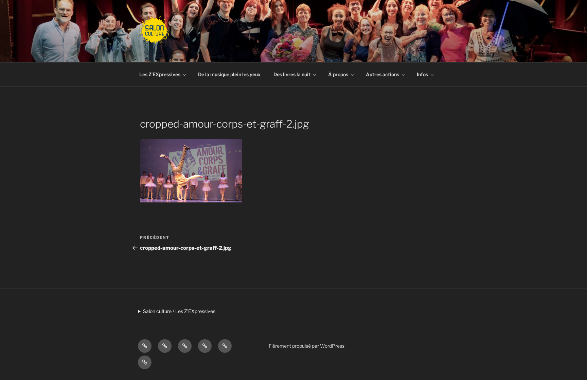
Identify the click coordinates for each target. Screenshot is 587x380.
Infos (422, 74)
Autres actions (382, 74)
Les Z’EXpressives (159, 74)
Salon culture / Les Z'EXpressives (179, 311)
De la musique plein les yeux (229, 74)
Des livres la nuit (291, 74)
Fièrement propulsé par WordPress (306, 346)
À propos (338, 74)
